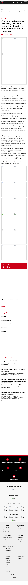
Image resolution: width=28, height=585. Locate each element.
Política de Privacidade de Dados (14, 576)
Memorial (8, 571)
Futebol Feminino (6, 324)
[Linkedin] (9, 267)
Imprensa (20, 558)
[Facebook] (15, 2)
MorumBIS (20, 537)
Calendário (7, 560)
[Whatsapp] (7, 267)
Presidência (7, 539)
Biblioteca (7, 558)
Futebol (3, 18)
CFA (20, 542)
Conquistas (7, 562)
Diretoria (8, 542)
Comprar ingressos (7, 529)
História (3, 331)
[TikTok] (21, 2)
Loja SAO (8, 527)
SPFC (2, 2)
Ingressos (4, 328)
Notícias (20, 529)
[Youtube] (13, 2)
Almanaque (7, 556)
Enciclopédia (8, 564)
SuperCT (20, 539)
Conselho (8, 544)
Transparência (8, 550)
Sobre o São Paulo (7, 537)
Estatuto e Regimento (8, 546)
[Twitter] (17, 2)
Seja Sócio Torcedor (7, 532)
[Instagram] (19, 2)
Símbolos (8, 569)
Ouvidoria (8, 548)
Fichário (8, 567)
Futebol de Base (6, 320)
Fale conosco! (20, 556)
